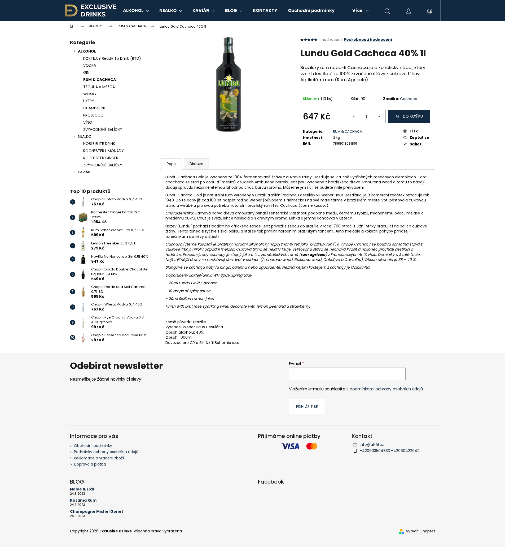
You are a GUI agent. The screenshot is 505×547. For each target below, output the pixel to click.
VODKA (89, 65)
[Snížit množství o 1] (353, 116)
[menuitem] (136, 10)
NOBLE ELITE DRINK (99, 143)
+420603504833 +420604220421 (390, 450)
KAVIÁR (84, 172)
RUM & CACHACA (99, 79)
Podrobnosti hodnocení (368, 39)
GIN (86, 72)
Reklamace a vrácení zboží (99, 458)
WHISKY (90, 94)
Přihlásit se (307, 406)
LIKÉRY (88, 101)
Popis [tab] (171, 163)
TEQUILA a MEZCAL (99, 86)
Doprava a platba (90, 464)
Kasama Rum (83, 500)
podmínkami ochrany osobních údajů (386, 389)
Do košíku (413, 116)
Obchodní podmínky (93, 445)
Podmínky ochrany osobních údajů (106, 451)
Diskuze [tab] (196, 163)
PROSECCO (93, 115)
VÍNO (87, 122)
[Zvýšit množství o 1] (379, 116)
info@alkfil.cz (372, 444)
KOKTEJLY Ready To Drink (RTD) (112, 58)
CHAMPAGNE (94, 108)
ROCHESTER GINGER (100, 158)
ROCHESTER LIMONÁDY (103, 150)
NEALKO (84, 136)
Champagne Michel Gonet (96, 512)
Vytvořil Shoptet (420, 531)
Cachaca (408, 98)
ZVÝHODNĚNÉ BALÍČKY (102, 129)
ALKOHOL (87, 51)
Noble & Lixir (82, 489)
